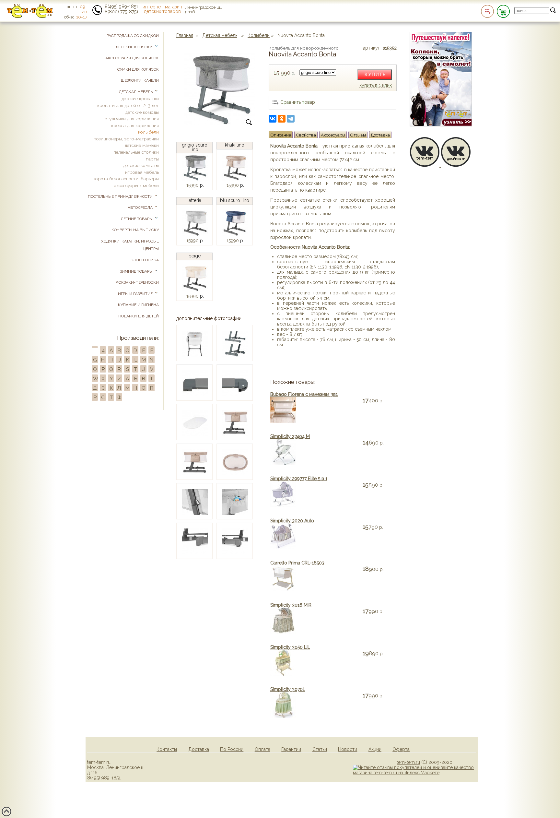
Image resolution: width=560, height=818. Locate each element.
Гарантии (291, 749)
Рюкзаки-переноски (137, 282)
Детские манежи (142, 145)
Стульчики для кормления (132, 118)
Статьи (319, 749)
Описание (280, 134)
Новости (347, 749)
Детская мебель (219, 35)
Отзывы (358, 134)
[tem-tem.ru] (30, 16)
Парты (152, 158)
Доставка (380, 134)
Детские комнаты (141, 165)
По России (231, 749)
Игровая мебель (142, 172)
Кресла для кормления (135, 125)
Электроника (145, 260)
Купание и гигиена (138, 304)
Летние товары (137, 219)
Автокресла (141, 207)
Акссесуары (333, 134)
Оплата (262, 749)
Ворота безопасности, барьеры (126, 178)
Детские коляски (135, 47)
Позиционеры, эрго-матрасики (126, 138)
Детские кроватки (140, 98)
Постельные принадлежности (121, 196)
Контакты (167, 749)
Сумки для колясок (138, 69)
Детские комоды (142, 112)
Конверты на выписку (135, 230)
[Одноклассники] (282, 119)
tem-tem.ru (408, 762)
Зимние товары (137, 271)
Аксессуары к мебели (136, 185)
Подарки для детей (138, 316)
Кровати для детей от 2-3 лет (128, 105)
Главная (184, 35)
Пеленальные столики (136, 152)
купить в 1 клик (375, 85)
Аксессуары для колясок (132, 58)
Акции (374, 749)
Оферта (401, 749)
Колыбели (259, 35)
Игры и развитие (136, 293)
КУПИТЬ (374, 74)
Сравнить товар (297, 102)
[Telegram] (291, 119)
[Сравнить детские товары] (487, 11)
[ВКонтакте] (272, 119)
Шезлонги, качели (140, 80)
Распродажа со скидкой (133, 35)
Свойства (306, 134)
